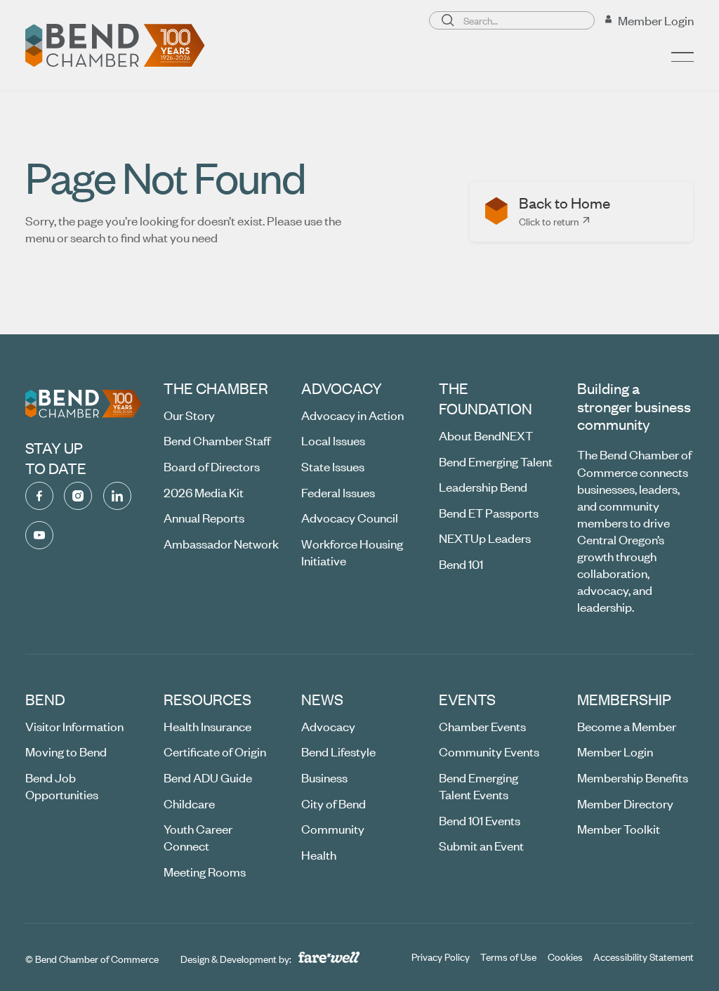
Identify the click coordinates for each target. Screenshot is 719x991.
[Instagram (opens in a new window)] (78, 496)
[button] (682, 56)
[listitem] (581, 211)
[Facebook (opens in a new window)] (39, 496)
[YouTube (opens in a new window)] (39, 535)
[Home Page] (115, 45)
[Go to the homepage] (83, 404)
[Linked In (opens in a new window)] (117, 496)
